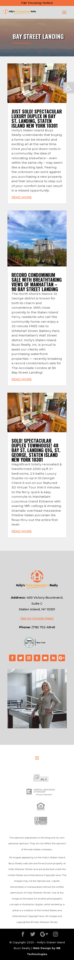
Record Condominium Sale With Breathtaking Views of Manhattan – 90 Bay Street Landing (37, 282)
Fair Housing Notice (37, 3)
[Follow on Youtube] (45, 658)
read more (22, 197)
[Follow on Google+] (61, 658)
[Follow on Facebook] (12, 658)
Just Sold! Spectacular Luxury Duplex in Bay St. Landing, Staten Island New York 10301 (37, 118)
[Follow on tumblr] (37, 658)
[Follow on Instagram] (28, 658)
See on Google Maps (37, 618)
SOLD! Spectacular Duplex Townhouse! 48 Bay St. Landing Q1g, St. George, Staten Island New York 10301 (36, 450)
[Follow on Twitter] (20, 658)
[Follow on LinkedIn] (53, 658)
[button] (68, 87)
